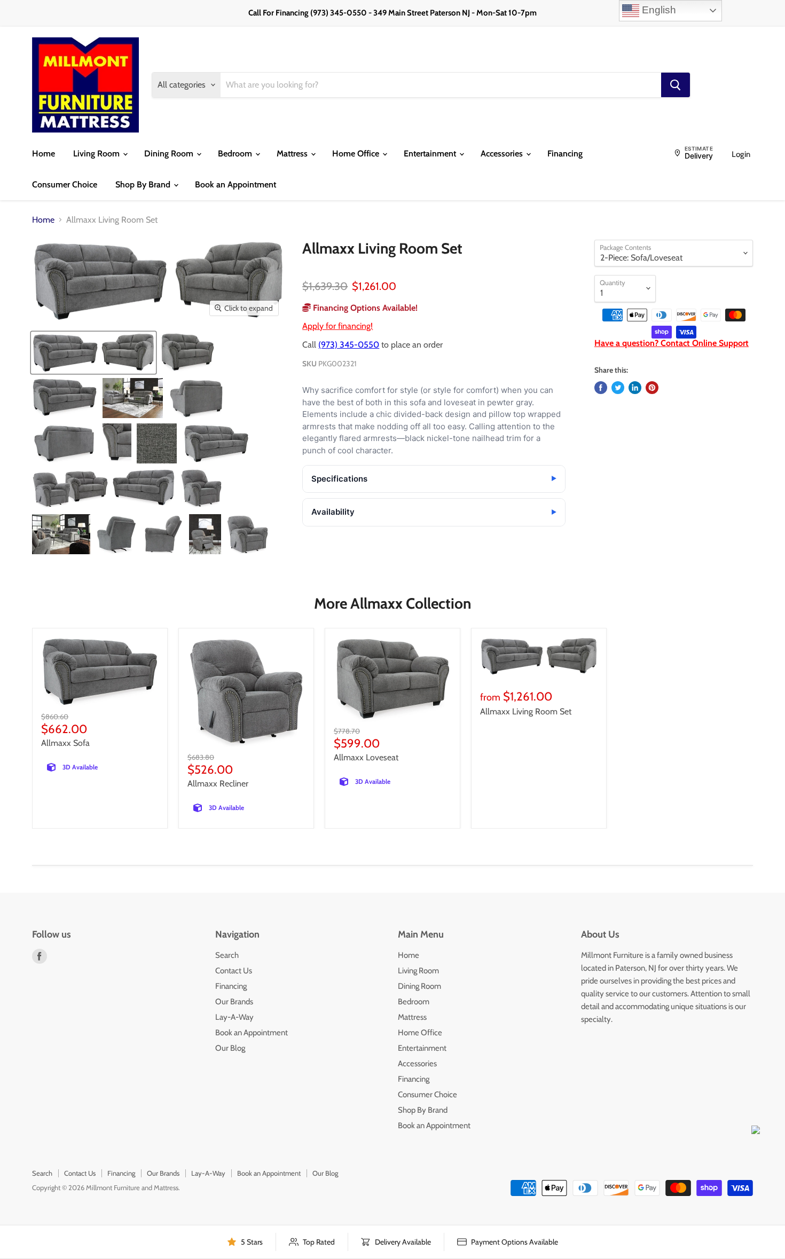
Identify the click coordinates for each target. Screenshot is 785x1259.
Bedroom (236, 153)
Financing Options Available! (364, 308)
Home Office (356, 153)
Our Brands (234, 1001)
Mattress (293, 153)
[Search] (675, 85)
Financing (565, 153)
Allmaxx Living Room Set (525, 711)
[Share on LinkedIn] (635, 387)
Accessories (503, 153)
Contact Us (233, 970)
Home (43, 153)
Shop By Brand (143, 184)
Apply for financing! (337, 326)
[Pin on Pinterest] (652, 387)
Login (741, 154)
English (657, 9)
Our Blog (230, 1048)
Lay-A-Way (234, 1017)
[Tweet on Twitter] (617, 387)
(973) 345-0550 (348, 345)
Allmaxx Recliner (217, 783)
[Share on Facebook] (600, 387)
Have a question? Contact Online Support (671, 343)
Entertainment (431, 153)
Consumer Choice (64, 184)
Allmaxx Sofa (65, 743)
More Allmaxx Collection (392, 603)
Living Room (97, 153)
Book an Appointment (235, 184)
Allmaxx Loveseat (366, 757)
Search (227, 955)
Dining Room (169, 153)
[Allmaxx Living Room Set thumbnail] (93, 353)
